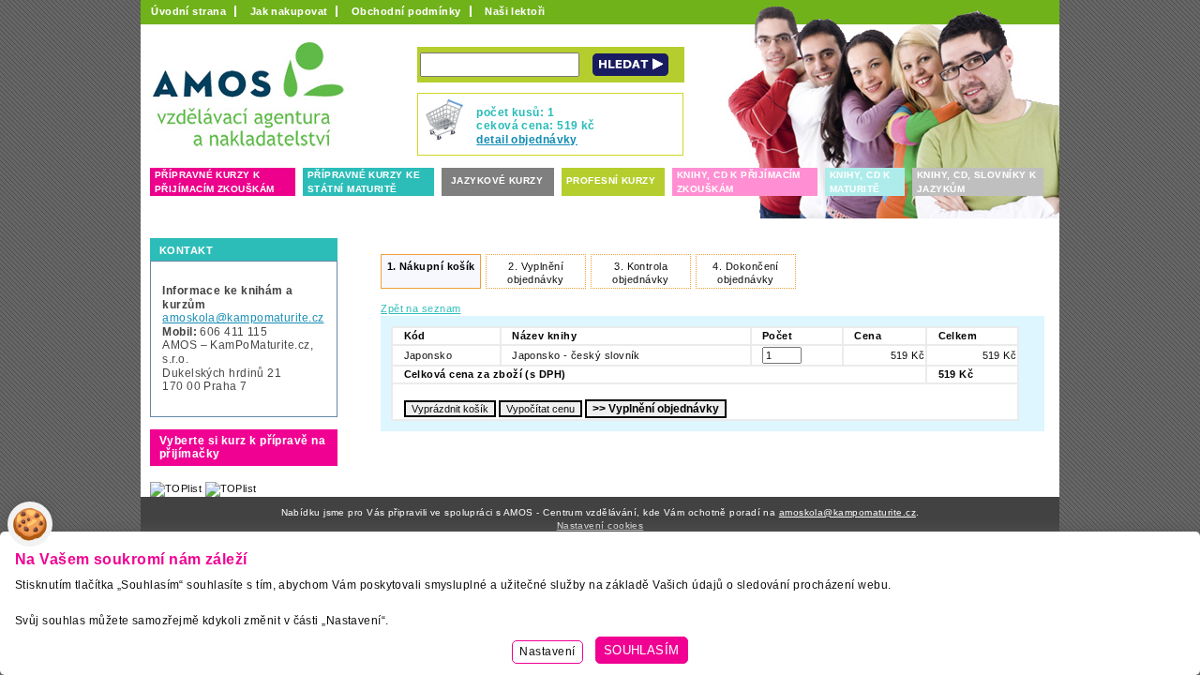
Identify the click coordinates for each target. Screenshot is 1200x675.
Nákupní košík (431, 266)
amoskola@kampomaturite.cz (242, 317)
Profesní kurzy (610, 180)
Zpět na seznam (420, 308)
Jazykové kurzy (497, 180)
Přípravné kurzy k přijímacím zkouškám (215, 182)
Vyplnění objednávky (535, 273)
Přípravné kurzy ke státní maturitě (364, 182)
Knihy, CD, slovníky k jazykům (976, 182)
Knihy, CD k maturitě (860, 182)
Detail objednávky (527, 139)
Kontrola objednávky (640, 273)
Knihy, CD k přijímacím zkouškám (739, 182)
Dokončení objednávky (745, 273)
